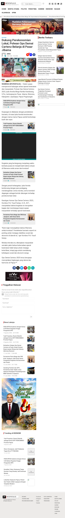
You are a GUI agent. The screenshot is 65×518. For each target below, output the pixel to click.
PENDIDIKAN (47, 501)
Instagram (38, 498)
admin (9, 54)
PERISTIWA (32, 9)
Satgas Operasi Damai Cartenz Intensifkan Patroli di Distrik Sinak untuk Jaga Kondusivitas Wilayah (46, 59)
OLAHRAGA (6, 13)
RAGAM (57, 9)
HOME (4, 9)
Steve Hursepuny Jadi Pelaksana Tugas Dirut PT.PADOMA (14, 450)
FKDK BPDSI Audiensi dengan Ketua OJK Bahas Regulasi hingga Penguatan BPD (14, 103)
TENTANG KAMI (25, 498)
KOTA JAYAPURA (48, 496)
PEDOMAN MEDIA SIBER (27, 501)
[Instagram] (55, 4)
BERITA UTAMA (13, 9)
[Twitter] (52, 4)
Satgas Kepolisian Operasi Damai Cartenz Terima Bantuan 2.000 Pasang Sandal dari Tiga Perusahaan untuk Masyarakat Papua (49, 46)
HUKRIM (41, 9)
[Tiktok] (61, 4)
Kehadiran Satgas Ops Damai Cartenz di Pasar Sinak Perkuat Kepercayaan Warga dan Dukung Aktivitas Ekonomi (13, 175)
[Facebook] (49, 4)
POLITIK (24, 9)
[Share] (34, 54)
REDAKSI (24, 496)
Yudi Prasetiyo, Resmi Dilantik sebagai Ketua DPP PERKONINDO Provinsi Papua (13, 126)
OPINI (14, 13)
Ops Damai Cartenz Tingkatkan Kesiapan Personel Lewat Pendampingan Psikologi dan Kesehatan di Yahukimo (46, 93)
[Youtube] (58, 4)
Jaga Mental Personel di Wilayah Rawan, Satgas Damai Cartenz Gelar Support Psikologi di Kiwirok (50, 81)
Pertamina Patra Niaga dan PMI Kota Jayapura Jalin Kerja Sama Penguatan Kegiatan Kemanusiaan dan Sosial (14, 218)
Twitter (37, 501)
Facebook (38, 496)
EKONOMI (49, 9)
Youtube (38, 503)
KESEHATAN (46, 498)
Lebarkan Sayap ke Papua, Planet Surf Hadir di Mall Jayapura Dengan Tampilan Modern (15, 482)
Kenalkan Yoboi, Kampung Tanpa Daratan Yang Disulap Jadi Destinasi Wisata (15, 471)
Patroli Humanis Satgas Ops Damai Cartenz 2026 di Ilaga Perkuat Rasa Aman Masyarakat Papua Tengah (46, 70)
